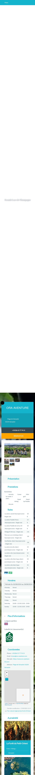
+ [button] (6, 672)
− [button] (6, 675)
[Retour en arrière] (2, 403)
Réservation (18, 436)
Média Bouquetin (8, 705)
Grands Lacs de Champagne (17, 200)
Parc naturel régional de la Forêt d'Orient (19, 711)
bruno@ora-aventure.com (19, 656)
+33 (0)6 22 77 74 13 (18, 430)
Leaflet (6, 703)
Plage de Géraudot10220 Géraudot (12, 420)
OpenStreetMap (19, 703)
